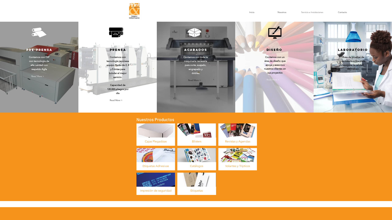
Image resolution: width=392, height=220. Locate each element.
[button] (37, 76)
